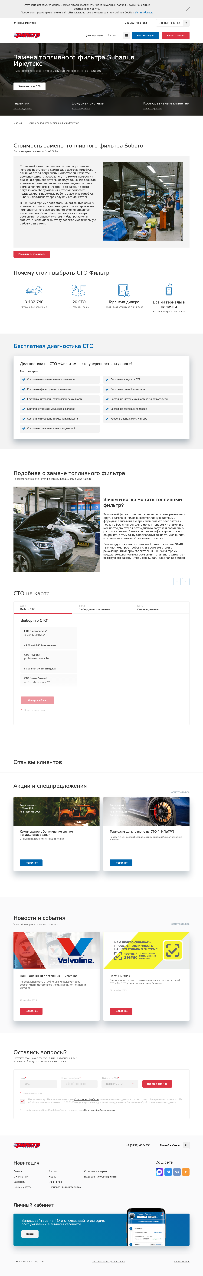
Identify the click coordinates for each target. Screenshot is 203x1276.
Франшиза (55, 1181)
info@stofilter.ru (182, 1261)
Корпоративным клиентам (65, 1187)
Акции (112, 35)
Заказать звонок (176, 35)
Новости (54, 1176)
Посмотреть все (180, 792)
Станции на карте (95, 1171)
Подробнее (31, 863)
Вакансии (19, 1181)
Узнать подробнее (22, 108)
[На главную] (26, 35)
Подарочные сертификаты (100, 1176)
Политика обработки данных (99, 1110)
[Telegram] (168, 1172)
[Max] (159, 1172)
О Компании (20, 1176)
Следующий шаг (37, 700)
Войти (30, 1234)
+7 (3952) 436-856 (135, 22)
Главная (17, 123)
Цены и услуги (94, 35)
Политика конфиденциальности (108, 1261)
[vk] (177, 1172)
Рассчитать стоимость (31, 254)
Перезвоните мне (157, 1084)
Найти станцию (145, 35)
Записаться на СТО (29, 86)
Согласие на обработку (86, 1099)
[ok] (186, 1172)
